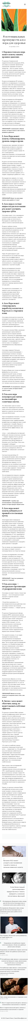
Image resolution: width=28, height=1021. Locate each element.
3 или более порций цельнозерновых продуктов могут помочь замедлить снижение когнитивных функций (16, 891)
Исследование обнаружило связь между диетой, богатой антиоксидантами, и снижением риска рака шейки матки (12, 909)
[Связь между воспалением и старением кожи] (14, 994)
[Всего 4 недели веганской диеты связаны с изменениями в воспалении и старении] (14, 1004)
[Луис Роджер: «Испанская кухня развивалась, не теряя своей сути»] (14, 932)
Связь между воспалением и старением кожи (13, 997)
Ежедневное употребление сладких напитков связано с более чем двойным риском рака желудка (13, 951)
